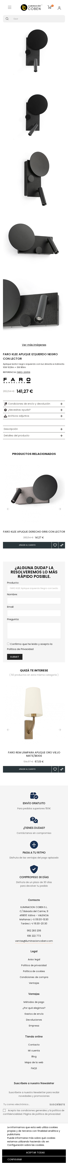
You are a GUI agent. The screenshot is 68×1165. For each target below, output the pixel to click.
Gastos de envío (34, 1014)
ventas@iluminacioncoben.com (34, 941)
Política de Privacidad (20, 649)
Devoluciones (34, 1019)
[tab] (34, 404)
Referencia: (9, 372)
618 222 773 (34, 935)
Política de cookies (34, 971)
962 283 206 (34, 930)
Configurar (14, 1159)
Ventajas (34, 983)
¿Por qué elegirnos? (34, 1008)
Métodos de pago (34, 1002)
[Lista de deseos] (55, 545)
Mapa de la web (34, 1062)
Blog (34, 1056)
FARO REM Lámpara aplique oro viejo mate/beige (34, 754)
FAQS (34, 1068)
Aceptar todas (35, 1152)
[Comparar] (61, 545)
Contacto (34, 1044)
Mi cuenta (34, 1050)
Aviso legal (34, 959)
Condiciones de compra (34, 977)
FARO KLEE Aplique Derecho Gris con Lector (34, 531)
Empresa (34, 1025)
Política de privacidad (34, 965)
